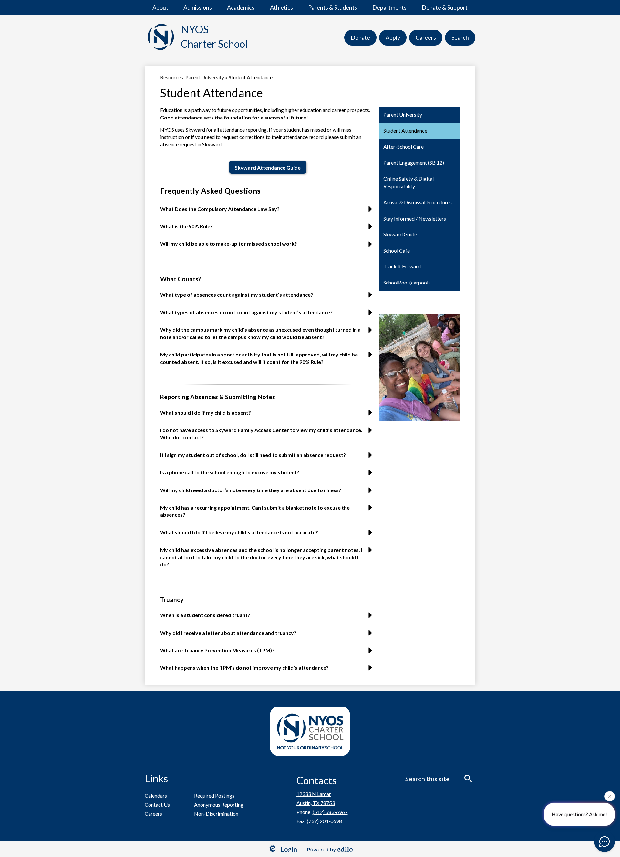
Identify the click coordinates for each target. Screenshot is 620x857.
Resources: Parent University (192, 77)
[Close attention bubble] (609, 797)
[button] (160, 7)
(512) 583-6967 (330, 812)
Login (289, 849)
